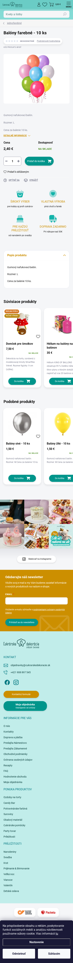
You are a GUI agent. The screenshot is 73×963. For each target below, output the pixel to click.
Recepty (8, 765)
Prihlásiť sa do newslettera (21, 622)
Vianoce (8, 879)
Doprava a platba (13, 737)
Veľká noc (9, 874)
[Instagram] (15, 682)
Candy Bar (9, 802)
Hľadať (64, 14)
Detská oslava (11, 891)
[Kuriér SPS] (25, 912)
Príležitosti (9, 836)
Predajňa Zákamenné (15, 748)
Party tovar (10, 831)
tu (57, 933)
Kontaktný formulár (21, 694)
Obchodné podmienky (15, 754)
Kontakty (9, 731)
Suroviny (8, 814)
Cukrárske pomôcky (14, 825)
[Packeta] (48, 912)
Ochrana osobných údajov (18, 759)
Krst (6, 863)
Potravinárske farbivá (15, 808)
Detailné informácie (15, 135)
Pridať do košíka (36, 161)
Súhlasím (54, 953)
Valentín (8, 885)
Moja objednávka (13, 782)
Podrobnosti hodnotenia (48, 41)
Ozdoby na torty (12, 797)
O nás (7, 726)
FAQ (6, 771)
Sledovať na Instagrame (39, 559)
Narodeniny (10, 851)
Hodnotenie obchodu (15, 776)
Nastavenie (36, 942)
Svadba (8, 857)
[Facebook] (7, 682)
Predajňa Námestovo (15, 742)
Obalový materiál (13, 819)
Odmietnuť (19, 953)
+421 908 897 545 (21, 672)
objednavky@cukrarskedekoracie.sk (30, 665)
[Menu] (68, 4)
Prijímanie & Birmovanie (16, 868)
